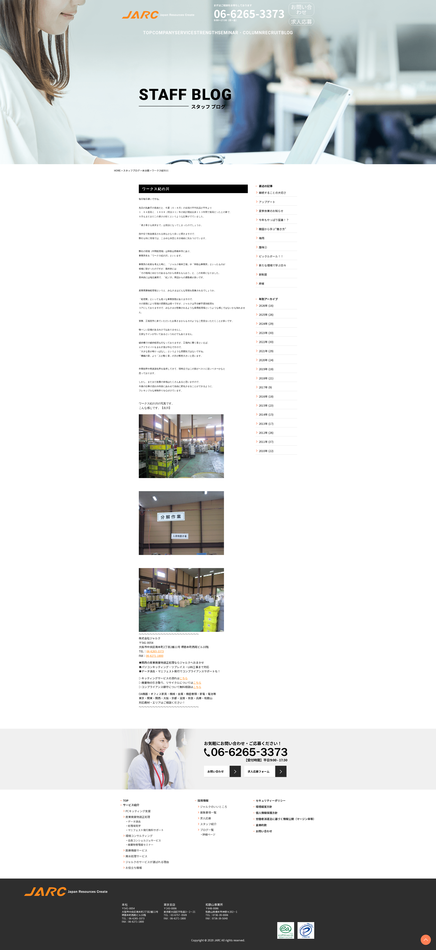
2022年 (263, 342)
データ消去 (134, 821)
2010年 (263, 451)
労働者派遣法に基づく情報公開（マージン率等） (286, 819)
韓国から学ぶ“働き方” (272, 229)
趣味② (263, 247)
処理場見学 (134, 826)
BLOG (287, 32)
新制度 (263, 274)
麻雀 (261, 283)
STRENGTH (206, 32)
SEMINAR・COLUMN (240, 32)
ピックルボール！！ (271, 256)
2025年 (263, 315)
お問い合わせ (301, 9)
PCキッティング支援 (138, 811)
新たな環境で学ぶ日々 (272, 265)
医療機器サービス (136, 850)
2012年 (263, 433)
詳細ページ (209, 834)
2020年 (263, 360)
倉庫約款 (261, 825)
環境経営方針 (264, 807)
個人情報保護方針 (267, 813)
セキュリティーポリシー (271, 800)
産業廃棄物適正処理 (138, 817)
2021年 (263, 351)
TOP (147, 32)
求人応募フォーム (258, 771)
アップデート (267, 202)
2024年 (263, 324)
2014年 (263, 414)
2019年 (263, 369)
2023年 (263, 333)
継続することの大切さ (272, 193)
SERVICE (184, 32)
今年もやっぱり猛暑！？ (274, 220)
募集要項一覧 (208, 812)
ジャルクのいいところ (213, 807)
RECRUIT (271, 32)
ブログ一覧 (207, 830)
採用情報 (203, 800)
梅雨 (261, 238)
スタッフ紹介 (208, 824)
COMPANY (163, 32)
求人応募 (301, 21)
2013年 (263, 424)
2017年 (263, 387)
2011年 (263, 442)
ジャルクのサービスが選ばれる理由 (147, 862)
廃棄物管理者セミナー (140, 844)
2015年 (263, 405)
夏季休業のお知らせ (271, 211)
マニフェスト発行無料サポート (146, 830)
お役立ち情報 (134, 868)
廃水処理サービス (136, 856)
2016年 (263, 396)
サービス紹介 (131, 805)
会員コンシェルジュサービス (144, 840)
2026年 (263, 306)
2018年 (263, 378)
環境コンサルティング (139, 836)
